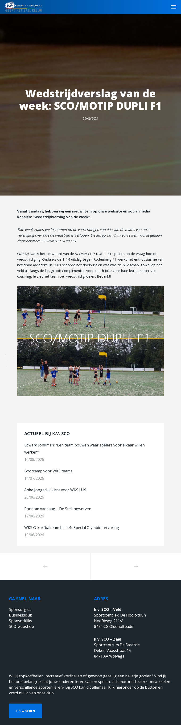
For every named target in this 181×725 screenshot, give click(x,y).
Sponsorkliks (20, 620)
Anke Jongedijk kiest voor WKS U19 (55, 489)
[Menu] (172, 7)
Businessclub (20, 615)
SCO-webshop (21, 626)
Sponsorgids (20, 609)
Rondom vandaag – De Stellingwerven (57, 508)
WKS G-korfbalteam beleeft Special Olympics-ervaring (71, 527)
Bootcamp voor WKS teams (48, 471)
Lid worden (25, 711)
